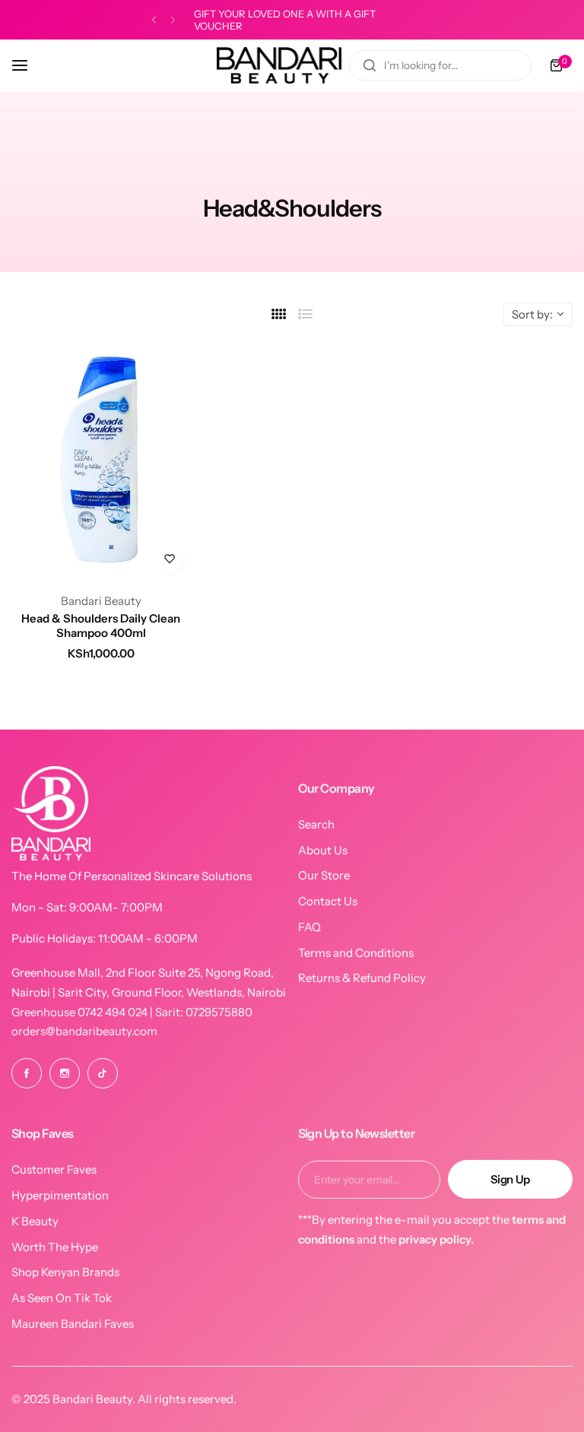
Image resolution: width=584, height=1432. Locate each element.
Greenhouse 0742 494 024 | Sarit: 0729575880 (131, 1012)
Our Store (324, 875)
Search (316, 824)
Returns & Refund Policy (362, 978)
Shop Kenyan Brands (65, 1272)
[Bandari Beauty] (279, 65)
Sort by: (532, 314)
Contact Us (327, 901)
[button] (154, 20)
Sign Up (510, 1179)
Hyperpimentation (60, 1195)
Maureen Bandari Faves (72, 1323)
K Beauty (35, 1221)
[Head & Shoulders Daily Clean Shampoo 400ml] (101, 461)
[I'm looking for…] (369, 65)
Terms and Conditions (356, 953)
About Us (323, 850)
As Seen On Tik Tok (61, 1298)
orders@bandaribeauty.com (84, 1031)
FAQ (309, 927)
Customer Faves (54, 1169)
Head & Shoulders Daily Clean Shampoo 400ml (100, 625)
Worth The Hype (54, 1247)
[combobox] (440, 65)
